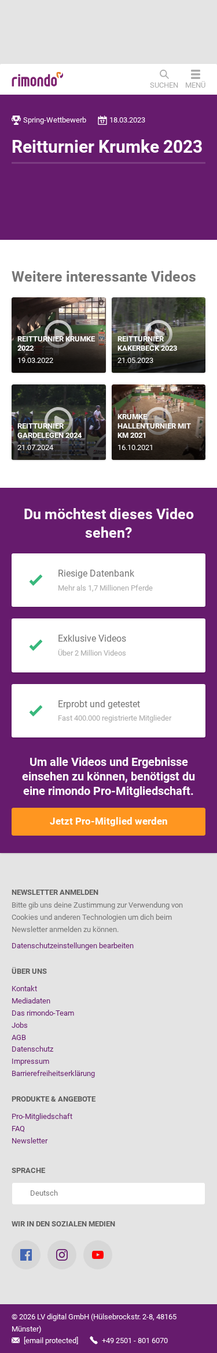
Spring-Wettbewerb (54, 120)
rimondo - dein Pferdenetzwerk (38, 79)
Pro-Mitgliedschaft (42, 1116)
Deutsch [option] (42, 1193)
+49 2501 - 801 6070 (134, 1340)
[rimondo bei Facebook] (26, 1254)
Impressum (30, 1061)
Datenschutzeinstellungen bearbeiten (73, 945)
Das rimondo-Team (43, 1013)
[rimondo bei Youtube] (97, 1254)
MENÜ (195, 85)
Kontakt (24, 988)
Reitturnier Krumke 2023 (107, 146)
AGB (19, 1037)
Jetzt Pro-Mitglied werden (109, 821)
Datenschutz (32, 1049)
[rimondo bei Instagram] (61, 1254)
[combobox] (108, 1193)
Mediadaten (31, 1000)
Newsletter (29, 1140)
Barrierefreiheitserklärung (53, 1073)
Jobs (20, 1025)
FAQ (18, 1128)
